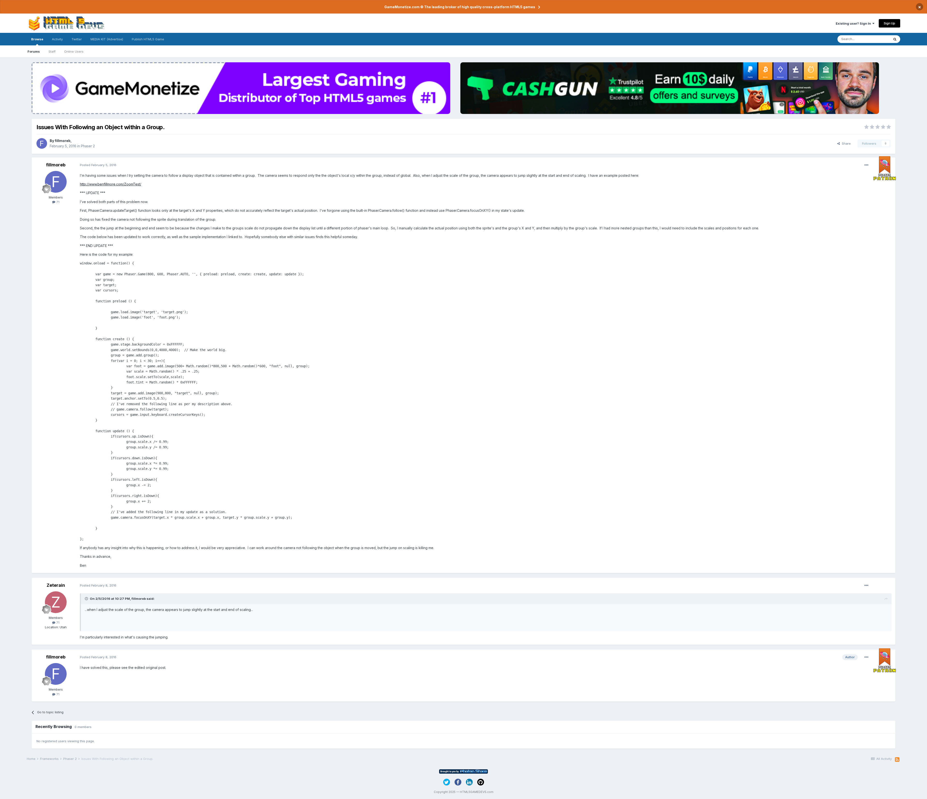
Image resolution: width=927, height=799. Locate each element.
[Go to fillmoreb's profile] (41, 143)
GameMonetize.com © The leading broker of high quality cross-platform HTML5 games (459, 7)
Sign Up (889, 23)
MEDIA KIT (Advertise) (107, 39)
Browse (37, 39)
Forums (34, 51)
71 (57, 202)
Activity (57, 39)
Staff (52, 51)
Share (845, 143)
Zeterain (56, 585)
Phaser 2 (88, 146)
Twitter (76, 39)
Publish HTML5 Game (148, 39)
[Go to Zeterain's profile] (56, 602)
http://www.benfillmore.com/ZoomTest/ (110, 184)
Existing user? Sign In (854, 23)
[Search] (895, 39)
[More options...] (866, 165)
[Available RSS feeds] (897, 759)
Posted (98, 165)
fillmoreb (62, 141)
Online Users (74, 51)
